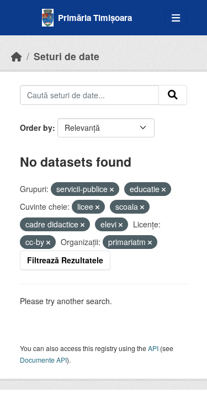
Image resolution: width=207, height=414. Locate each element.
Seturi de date (66, 56)
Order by (36, 127)
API (153, 348)
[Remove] (112, 189)
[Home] (16, 56)
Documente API (43, 359)
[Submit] (172, 95)
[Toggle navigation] (175, 18)
